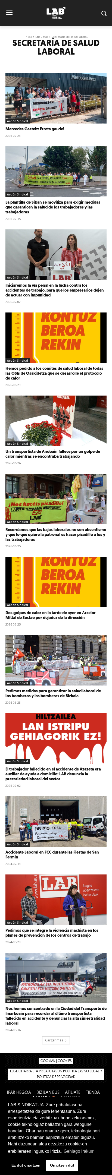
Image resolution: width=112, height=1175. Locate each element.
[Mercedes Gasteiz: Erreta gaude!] (56, 98)
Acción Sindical (17, 121)
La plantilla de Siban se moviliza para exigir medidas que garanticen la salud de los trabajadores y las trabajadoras (52, 207)
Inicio (28, 36)
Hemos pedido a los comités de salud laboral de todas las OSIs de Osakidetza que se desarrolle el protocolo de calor (54, 374)
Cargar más (54, 1040)
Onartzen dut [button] (62, 1165)
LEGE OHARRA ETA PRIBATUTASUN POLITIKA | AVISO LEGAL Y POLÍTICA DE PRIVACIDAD (56, 1074)
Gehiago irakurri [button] (79, 1151)
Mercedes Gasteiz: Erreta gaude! (34, 129)
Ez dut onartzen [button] (26, 1165)
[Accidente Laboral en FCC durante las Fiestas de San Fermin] (56, 821)
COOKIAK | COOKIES (56, 1061)
